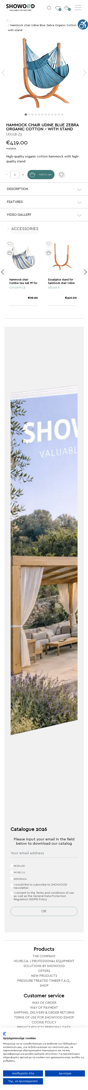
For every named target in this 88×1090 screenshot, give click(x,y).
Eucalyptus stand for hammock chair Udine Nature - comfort (61, 283)
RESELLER (19, 866)
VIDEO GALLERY (19, 214)
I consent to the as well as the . (44, 896)
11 (59, 114)
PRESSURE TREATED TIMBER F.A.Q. (44, 980)
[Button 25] (58, 252)
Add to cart (45, 174)
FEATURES (15, 201)
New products (44, 975)
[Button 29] (85, 272)
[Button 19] (84, 73)
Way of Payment (44, 1007)
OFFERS (44, 971)
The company (44, 956)
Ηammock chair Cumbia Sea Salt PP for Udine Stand (23, 283)
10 (55, 114)
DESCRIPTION (17, 189)
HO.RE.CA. (20, 872)
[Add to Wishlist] (61, 174)
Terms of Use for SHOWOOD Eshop (44, 1017)
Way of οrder (44, 1002)
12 (62, 114)
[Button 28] (2, 272)
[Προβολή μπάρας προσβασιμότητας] (83, 24)
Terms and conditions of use (55, 892)
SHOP (44, 985)
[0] (57, 6)
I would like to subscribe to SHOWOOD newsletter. (40, 886)
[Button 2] (48, 7)
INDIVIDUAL (20, 879)
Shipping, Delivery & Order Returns (44, 1012)
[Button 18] (3, 73)
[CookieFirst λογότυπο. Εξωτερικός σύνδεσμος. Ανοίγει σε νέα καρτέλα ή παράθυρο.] (4, 1034)
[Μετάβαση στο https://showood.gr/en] (25, 7)
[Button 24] (19, 252)
